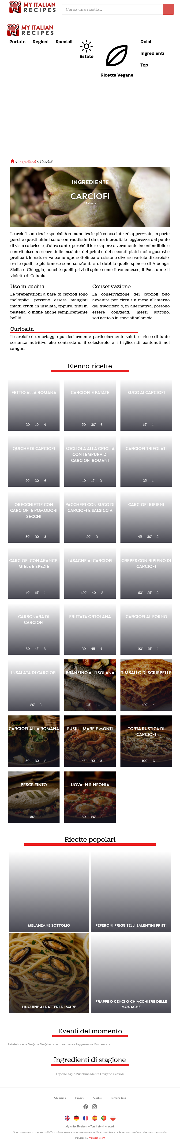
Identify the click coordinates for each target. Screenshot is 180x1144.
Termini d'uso (118, 1097)
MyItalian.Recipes (34, 7)
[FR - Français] (85, 1117)
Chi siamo (60, 1097)
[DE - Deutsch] (76, 1117)
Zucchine (83, 1074)
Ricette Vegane (117, 75)
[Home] (12, 161)
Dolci (145, 41)
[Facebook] (85, 1107)
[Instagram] (94, 1107)
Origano (106, 1074)
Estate (86, 56)
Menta (94, 1074)
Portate (17, 41)
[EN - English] (67, 1117)
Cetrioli (118, 1074)
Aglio (71, 1074)
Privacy (79, 1097)
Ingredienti (152, 53)
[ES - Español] (94, 1117)
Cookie (97, 1097)
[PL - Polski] (113, 1117)
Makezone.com (97, 1138)
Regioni (41, 41)
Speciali (64, 41)
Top (144, 65)
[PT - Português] (103, 1117)
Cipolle (61, 1074)
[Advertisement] (90, 122)
